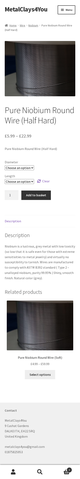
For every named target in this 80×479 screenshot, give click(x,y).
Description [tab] (13, 221)
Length (10, 176)
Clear (46, 181)
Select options (40, 374)
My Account (13, 472)
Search (40, 472)
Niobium (33, 25)
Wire (22, 25)
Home (13, 25)
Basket (61, 468)
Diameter (11, 162)
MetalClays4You (26, 9)
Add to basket (36, 195)
